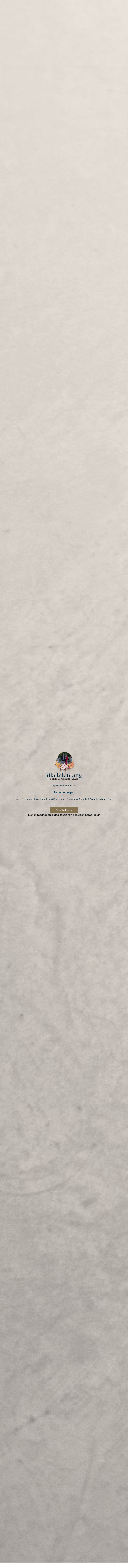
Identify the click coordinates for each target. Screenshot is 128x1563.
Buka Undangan (64, 810)
